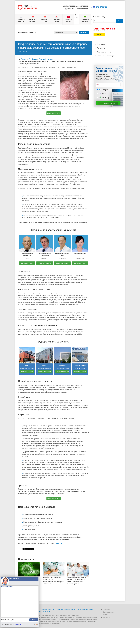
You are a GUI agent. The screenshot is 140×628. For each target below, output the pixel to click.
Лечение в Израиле (46, 59)
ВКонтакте (106, 609)
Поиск (120, 21)
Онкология (52, 67)
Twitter (105, 615)
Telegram (105, 90)
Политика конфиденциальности (68, 609)
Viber (104, 94)
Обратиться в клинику (27, 371)
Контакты (46, 611)
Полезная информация (105, 56)
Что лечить (101, 44)
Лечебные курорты (104, 52)
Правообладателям (49, 609)
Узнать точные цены (53, 113)
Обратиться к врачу (27, 263)
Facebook (106, 617)
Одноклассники (108, 612)
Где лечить (33, 59)
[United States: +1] (98, 85)
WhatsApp (105, 98)
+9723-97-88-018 (101, 7)
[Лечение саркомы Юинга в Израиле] (29, 569)
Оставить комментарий (68, 67)
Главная (24, 59)
